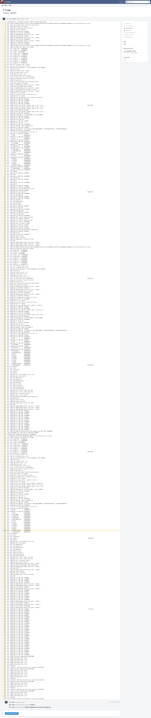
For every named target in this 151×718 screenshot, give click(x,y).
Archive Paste (129, 26)
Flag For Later (129, 35)
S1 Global (32, 704)
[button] (121, 2)
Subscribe (128, 30)
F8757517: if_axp (131, 51)
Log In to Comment (11, 713)
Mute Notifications (130, 32)
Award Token (129, 37)
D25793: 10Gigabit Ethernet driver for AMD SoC (38, 707)
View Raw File (129, 28)
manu (14, 19)
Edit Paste (128, 23)
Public (14, 13)
